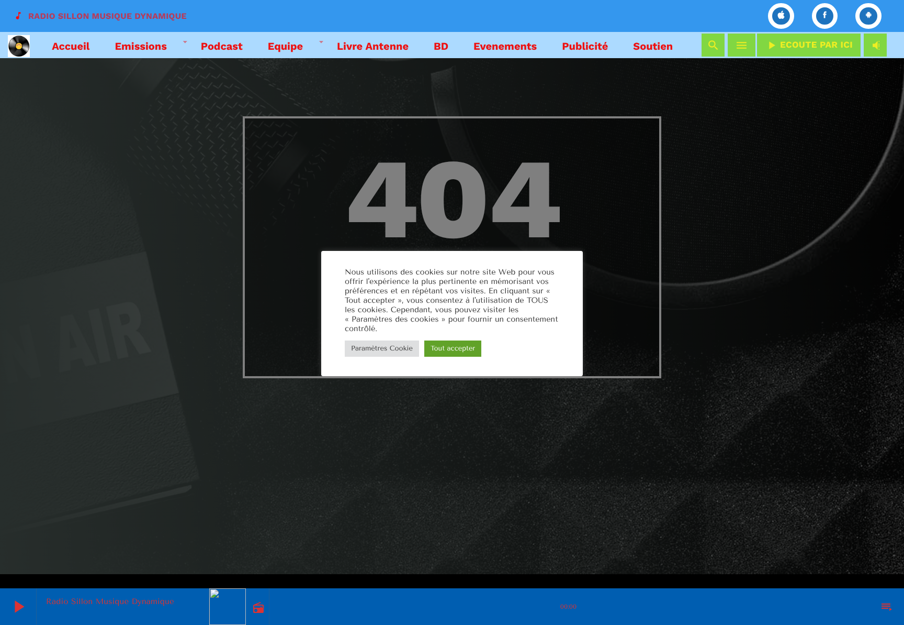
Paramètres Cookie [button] (382, 349)
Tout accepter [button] (453, 349)
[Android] (868, 16)
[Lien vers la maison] (19, 45)
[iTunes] (781, 16)
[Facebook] (825, 16)
